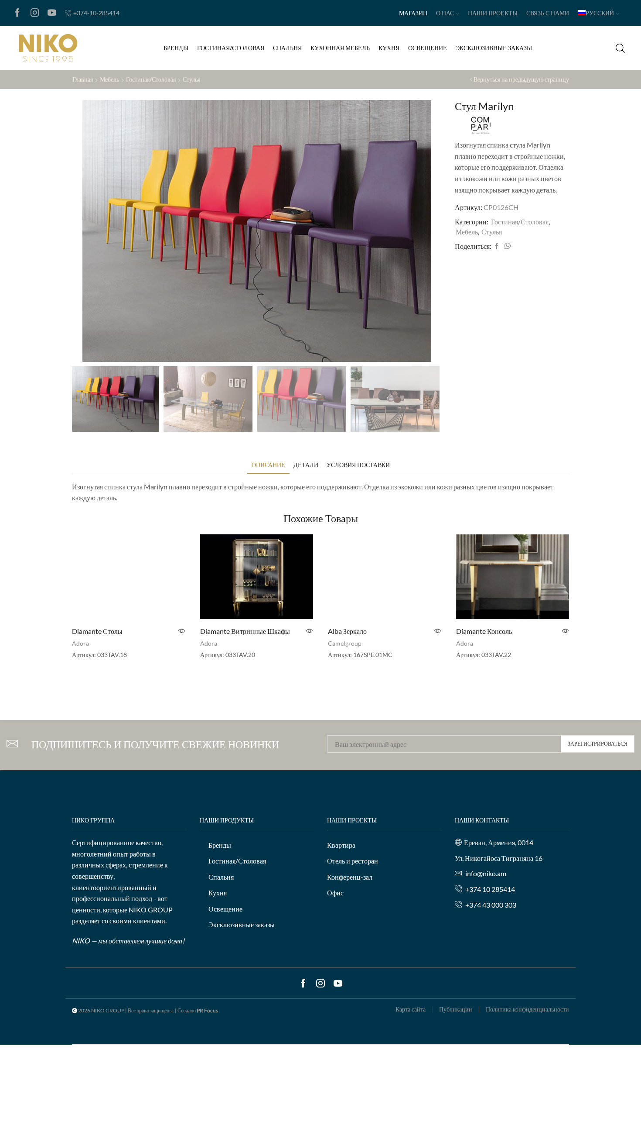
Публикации (455, 1009)
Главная (82, 79)
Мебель (109, 79)
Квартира (341, 845)
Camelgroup (344, 643)
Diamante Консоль (484, 631)
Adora (80, 643)
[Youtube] (52, 13)
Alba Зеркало (347, 631)
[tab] (268, 464)
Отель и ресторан (352, 861)
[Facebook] (17, 13)
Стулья (191, 79)
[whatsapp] (506, 246)
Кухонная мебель (340, 48)
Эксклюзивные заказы (494, 48)
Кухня (388, 48)
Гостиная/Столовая (230, 48)
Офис (335, 892)
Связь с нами (547, 13)
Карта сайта (411, 1009)
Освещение (427, 48)
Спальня (287, 48)
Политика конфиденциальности (527, 1009)
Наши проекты (493, 13)
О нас (445, 13)
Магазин (413, 13)
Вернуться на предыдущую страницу (521, 79)
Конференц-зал (349, 877)
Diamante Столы (97, 631)
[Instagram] (35, 13)
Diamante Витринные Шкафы (245, 631)
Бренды (176, 48)
